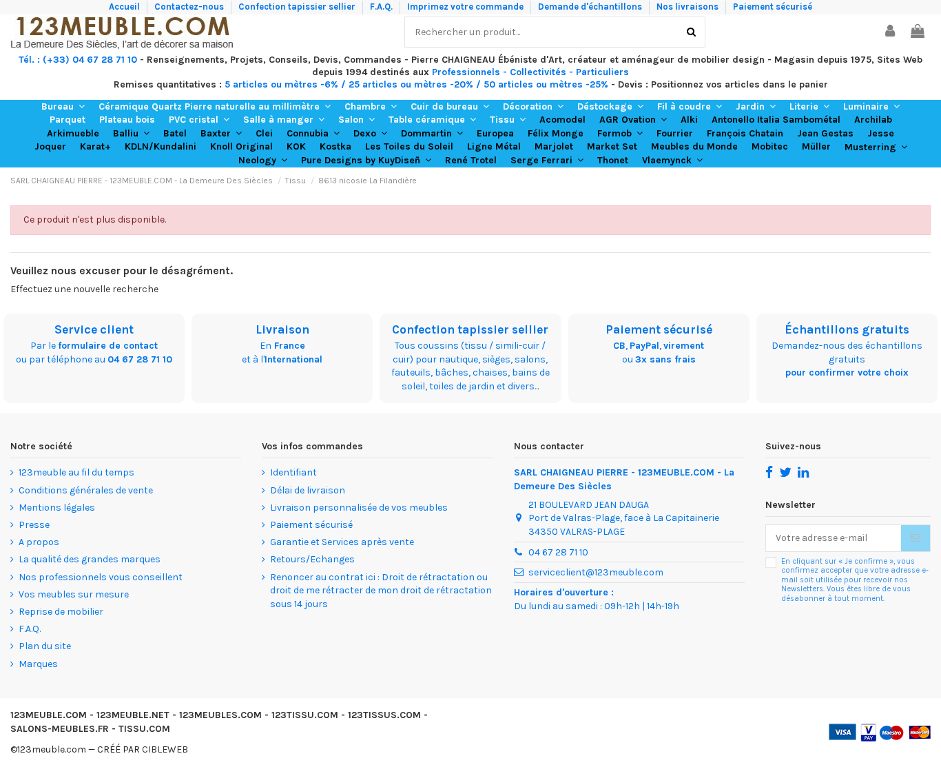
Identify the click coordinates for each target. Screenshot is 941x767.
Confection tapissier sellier (298, 6)
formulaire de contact (108, 345)
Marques (38, 664)
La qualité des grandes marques (90, 559)
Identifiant (293, 472)
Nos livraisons (688, 6)
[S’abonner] (915, 538)
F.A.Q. (382, 6)
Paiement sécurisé (772, 6)
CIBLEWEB (165, 749)
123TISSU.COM (304, 715)
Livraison (282, 329)
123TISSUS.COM (384, 715)
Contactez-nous (190, 6)
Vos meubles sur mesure (74, 594)
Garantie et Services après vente (342, 542)
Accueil (125, 6)
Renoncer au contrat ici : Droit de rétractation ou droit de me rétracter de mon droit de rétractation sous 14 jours (381, 590)
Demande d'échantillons (591, 6)
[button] (63, 106)
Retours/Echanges (312, 559)
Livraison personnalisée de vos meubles (359, 507)
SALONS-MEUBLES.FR (59, 729)
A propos (39, 542)
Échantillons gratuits (847, 329)
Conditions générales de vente (86, 490)
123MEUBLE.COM (48, 715)
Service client (94, 329)
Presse (34, 525)
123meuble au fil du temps (76, 472)
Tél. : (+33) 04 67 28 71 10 (78, 59)
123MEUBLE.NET (132, 715)
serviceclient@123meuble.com (595, 572)
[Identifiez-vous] (891, 32)
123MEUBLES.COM (220, 715)
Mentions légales (57, 507)
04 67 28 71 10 (139, 359)
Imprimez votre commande (466, 6)
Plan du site (45, 646)
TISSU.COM (144, 729)
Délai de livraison (307, 490)
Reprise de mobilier (61, 611)
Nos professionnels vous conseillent (101, 577)
